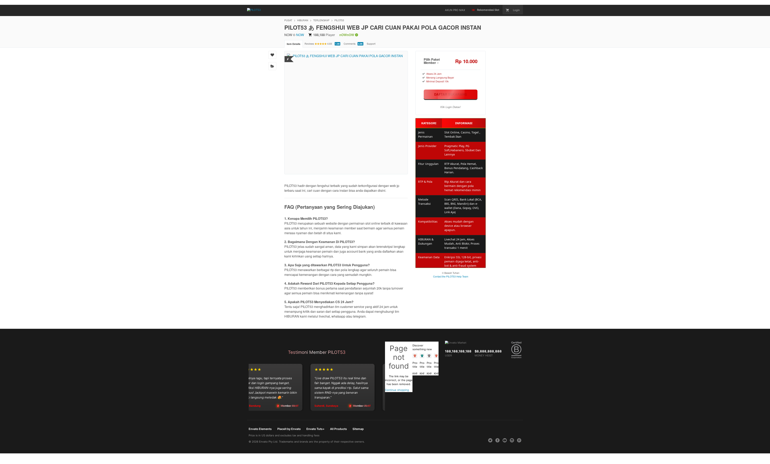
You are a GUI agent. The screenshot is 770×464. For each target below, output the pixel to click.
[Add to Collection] (272, 66)
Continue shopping (397, 389)
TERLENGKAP (321, 20)
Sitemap (358, 429)
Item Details (293, 44)
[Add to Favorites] (272, 55)
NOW (300, 34)
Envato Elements (260, 429)
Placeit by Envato (289, 429)
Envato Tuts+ (315, 429)
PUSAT (288, 20)
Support (371, 43)
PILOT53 (339, 20)
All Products (338, 429)
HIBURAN (302, 20)
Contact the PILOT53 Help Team (450, 276)
